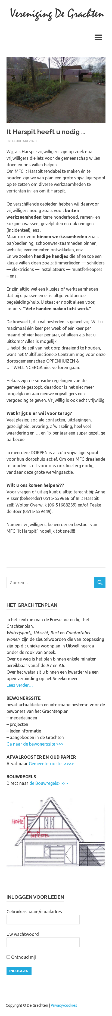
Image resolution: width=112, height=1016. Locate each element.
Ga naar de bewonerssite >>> (35, 743)
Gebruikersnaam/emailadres (34, 911)
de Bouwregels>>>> (48, 783)
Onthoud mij (23, 957)
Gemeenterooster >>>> (51, 763)
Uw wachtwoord (23, 934)
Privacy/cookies (64, 1005)
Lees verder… (20, 685)
